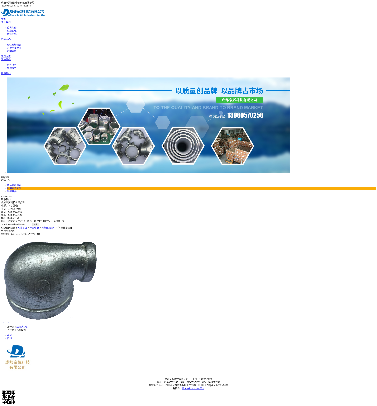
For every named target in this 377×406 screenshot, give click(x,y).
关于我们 (6, 22)
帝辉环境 (11, 34)
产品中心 (6, 39)
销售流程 (11, 65)
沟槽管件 (11, 51)
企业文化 (11, 30)
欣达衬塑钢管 (14, 44)
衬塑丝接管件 (14, 48)
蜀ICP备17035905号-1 (193, 388)
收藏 (9, 335)
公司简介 (11, 27)
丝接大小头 (22, 326)
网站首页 (22, 227)
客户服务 (6, 59)
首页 (3, 19)
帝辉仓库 (6, 56)
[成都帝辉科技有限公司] (23, 17)
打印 (9, 338)
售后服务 (11, 68)
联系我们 (6, 73)
